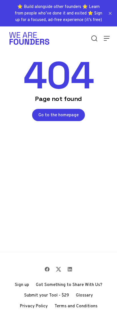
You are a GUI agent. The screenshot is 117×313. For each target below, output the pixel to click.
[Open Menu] (106, 38)
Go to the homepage (58, 115)
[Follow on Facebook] (47, 269)
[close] (110, 13)
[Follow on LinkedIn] (70, 269)
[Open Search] (94, 38)
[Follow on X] (58, 269)
